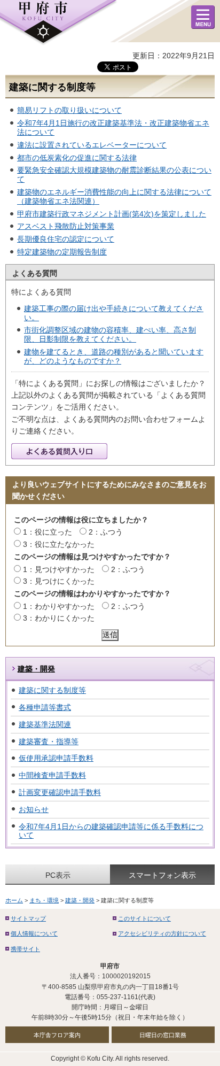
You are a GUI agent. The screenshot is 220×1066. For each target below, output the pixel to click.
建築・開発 (36, 669)
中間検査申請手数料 (52, 775)
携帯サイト (25, 949)
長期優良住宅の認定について (65, 239)
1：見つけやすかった (59, 569)
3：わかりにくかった (59, 618)
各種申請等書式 (45, 707)
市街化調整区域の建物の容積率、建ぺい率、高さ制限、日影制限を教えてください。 (110, 334)
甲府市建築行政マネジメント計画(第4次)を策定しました (111, 214)
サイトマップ (28, 918)
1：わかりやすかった (59, 606)
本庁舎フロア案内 (57, 1035)
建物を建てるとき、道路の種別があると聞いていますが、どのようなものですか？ (113, 356)
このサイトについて (144, 918)
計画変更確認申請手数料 (60, 792)
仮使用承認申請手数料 (56, 758)
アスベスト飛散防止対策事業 (65, 226)
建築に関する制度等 (52, 690)
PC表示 (57, 875)
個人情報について (34, 933)
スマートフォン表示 (162, 875)
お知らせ (34, 809)
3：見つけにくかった (59, 581)
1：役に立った (47, 532)
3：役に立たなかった (59, 544)
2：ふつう (106, 532)
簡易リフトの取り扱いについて (69, 110)
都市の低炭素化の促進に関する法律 (77, 157)
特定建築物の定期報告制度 (62, 252)
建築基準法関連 (45, 724)
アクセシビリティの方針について (162, 933)
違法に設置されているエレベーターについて (92, 145)
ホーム (14, 900)
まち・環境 (44, 900)
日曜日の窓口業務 (162, 1035)
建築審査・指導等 (48, 741)
